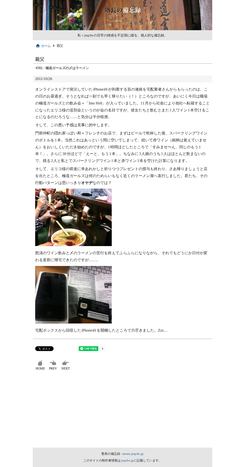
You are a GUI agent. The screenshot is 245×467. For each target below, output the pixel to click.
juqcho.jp (127, 460)
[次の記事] (66, 370)
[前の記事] (53, 370)
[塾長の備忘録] (122, 29)
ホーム (46, 46)
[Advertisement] (122, 411)
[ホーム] (40, 370)
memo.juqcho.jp (133, 453)
